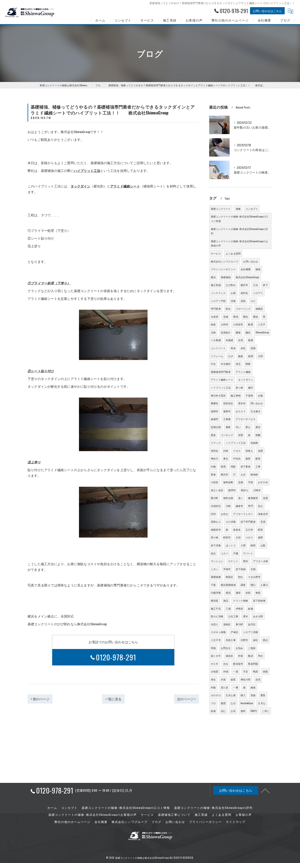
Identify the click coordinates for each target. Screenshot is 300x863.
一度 (235, 671)
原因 (253, 348)
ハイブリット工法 (221, 387)
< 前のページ (40, 699)
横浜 (213, 277)
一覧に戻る (113, 699)
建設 (248, 332)
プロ (213, 703)
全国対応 (216, 506)
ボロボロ (216, 695)
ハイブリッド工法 (236, 442)
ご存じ (265, 711)
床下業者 (246, 466)
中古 (213, 363)
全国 (253, 569)
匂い (238, 427)
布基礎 (229, 340)
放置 (233, 679)
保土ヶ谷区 (217, 490)
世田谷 (214, 450)
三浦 (228, 608)
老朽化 (244, 293)
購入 (243, 695)
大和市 (224, 324)
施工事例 (236, 395)
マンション (217, 561)
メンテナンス (218, 293)
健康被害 (253, 498)
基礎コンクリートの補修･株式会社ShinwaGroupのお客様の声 (239, 243)
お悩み (239, 648)
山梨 (262, 545)
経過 (213, 711)
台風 (260, 395)
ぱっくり (231, 545)
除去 (228, 308)
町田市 (227, 537)
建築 (238, 332)
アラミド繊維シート (222, 379)
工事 (258, 466)
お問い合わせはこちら (267, 11)
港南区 (227, 624)
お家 (233, 293)
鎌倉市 (239, 506)
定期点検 (216, 427)
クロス (237, 450)
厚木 (245, 616)
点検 (213, 332)
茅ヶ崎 (239, 387)
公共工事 (233, 616)
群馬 (223, 466)
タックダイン (245, 379)
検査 (213, 324)
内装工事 (231, 640)
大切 (238, 537)
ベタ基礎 (216, 340)
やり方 (214, 663)
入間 (243, 545)
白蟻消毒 (216, 592)
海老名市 (263, 514)
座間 (250, 356)
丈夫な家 (231, 695)
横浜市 (224, 474)
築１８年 (216, 655)
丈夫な (262, 703)
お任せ (224, 514)
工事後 (227, 419)
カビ (253, 301)
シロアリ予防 (218, 301)
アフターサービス (246, 419)
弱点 (265, 640)
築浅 (228, 592)
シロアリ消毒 (250, 632)
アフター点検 (260, 561)
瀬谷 (238, 592)
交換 (225, 316)
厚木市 (242, 403)
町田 (260, 529)
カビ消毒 (231, 521)
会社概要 (246, 269)
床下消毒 (216, 545)
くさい (214, 569)
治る (225, 663)
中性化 (237, 458)
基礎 (250, 340)
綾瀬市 (214, 419)
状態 (265, 671)
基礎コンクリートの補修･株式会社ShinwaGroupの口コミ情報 (239, 219)
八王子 (262, 324)
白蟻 (213, 466)
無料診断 (228, 482)
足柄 (240, 482)
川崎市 (257, 490)
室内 (245, 561)
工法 (255, 285)
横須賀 (214, 600)
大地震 (214, 671)
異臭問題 (253, 663)
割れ (240, 576)
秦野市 (227, 411)
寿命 (233, 348)
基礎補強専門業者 (221, 371)
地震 (260, 450)
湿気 (243, 301)
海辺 (225, 600)
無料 (243, 711)
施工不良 (216, 608)
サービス (216, 253)
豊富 (262, 695)
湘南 (252, 687)
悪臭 (213, 435)
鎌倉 (240, 356)
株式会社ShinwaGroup (247, 277)
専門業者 (216, 308)
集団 (223, 703)
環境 (235, 316)
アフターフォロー (243, 514)
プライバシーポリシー (223, 269)
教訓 (250, 655)
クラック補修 (240, 600)
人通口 (264, 584)
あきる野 (258, 616)
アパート (248, 553)
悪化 (245, 316)
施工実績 (216, 285)
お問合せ (226, 648)
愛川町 (214, 498)
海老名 (237, 529)
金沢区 (252, 624)
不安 (245, 671)
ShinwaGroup (262, 332)
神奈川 (214, 458)
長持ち (244, 490)
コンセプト (252, 208)
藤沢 (250, 387)
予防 (250, 482)
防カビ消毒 (217, 616)
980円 (253, 711)
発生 (213, 679)
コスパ (224, 553)
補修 (238, 208)
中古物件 (226, 363)
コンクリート (218, 348)
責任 (258, 427)
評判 (213, 514)
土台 (243, 474)
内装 (225, 450)
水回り (214, 624)
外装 (240, 655)
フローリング (243, 308)
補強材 (254, 474)
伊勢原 (239, 608)
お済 (233, 711)
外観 (213, 687)
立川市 (249, 529)
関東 (248, 363)
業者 (213, 474)
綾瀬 (250, 608)
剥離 (258, 435)
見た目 (224, 687)
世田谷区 (228, 403)
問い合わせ (257, 403)
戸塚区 (234, 632)
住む (223, 711)
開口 (253, 584)
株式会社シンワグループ (224, 261)
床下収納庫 (259, 600)
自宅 (258, 679)
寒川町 (239, 624)
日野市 (244, 640)
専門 (250, 506)
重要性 (214, 403)
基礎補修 (216, 576)
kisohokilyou (247, 703)
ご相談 (252, 648)
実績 (253, 695)
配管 (258, 458)
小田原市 (238, 324)
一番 (235, 687)
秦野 (260, 537)
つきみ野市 (254, 576)
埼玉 (238, 363)
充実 (262, 521)
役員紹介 (226, 332)
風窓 (248, 458)
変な (248, 427)
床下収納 (241, 569)
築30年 (232, 490)
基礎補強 (226, 277)
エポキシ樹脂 (218, 632)
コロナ (249, 537)
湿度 (265, 498)
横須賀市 (238, 663)
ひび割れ (231, 285)
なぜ (233, 703)
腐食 (228, 427)
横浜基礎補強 (228, 584)
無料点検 (228, 498)
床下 (265, 285)
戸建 (235, 553)
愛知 (255, 316)
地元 (213, 553)
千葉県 (249, 395)
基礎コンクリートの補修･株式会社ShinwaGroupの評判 (239, 231)
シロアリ (258, 293)
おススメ (241, 411)
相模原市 (216, 529)
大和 (260, 356)
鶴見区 (229, 576)
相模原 (259, 308)
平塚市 (227, 569)
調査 (243, 584)
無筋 (258, 592)
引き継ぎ (256, 411)
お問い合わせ (250, 261)
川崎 (228, 506)
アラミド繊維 (243, 371)
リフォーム (217, 356)
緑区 (255, 640)
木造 (223, 679)
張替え (249, 450)
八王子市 (216, 640)
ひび (230, 356)
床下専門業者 (248, 521)
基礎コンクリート (221, 208)
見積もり (216, 521)
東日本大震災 (218, 395)
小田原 (214, 482)
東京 (225, 458)
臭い (240, 498)
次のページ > (186, 699)
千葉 (213, 584)
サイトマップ (236, 822)
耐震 (250, 324)
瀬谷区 (229, 655)
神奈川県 (246, 679)
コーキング (227, 435)
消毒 (233, 301)
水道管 (214, 316)
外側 (225, 671)
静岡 (253, 545)
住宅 (240, 340)
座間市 (214, 411)
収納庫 (254, 442)
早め (260, 655)
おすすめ (263, 482)
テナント (233, 561)
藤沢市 (244, 285)
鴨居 (255, 671)
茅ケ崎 (214, 537)
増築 (233, 466)
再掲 (213, 648)
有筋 (248, 592)
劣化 (243, 348)
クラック (216, 442)
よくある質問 (233, 253)
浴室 (240, 435)
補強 (258, 269)
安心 (260, 506)
